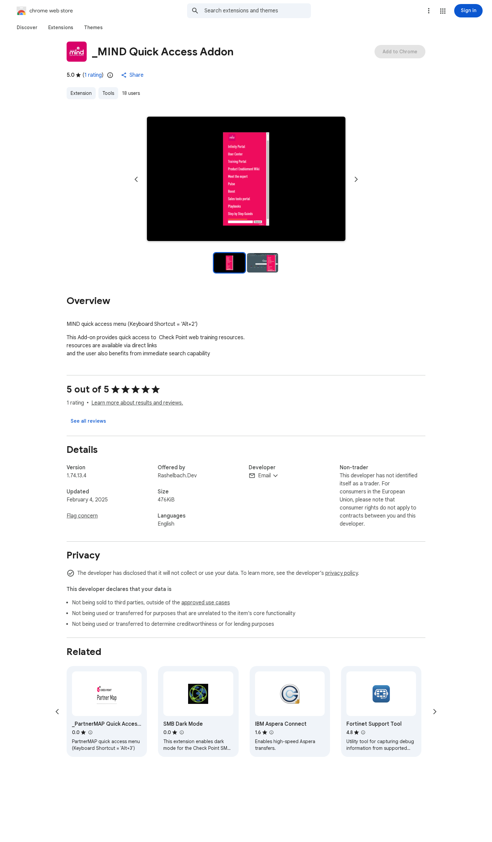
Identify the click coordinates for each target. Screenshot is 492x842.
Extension (81, 93)
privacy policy (341, 573)
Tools (108, 93)
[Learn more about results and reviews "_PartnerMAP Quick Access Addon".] (90, 732)
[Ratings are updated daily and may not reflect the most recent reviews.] (110, 75)
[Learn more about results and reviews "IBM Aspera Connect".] (271, 732)
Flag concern (82, 516)
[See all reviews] (88, 421)
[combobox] (257, 11)
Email (264, 475)
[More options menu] (428, 10)
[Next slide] (356, 179)
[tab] (27, 27)
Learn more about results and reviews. (137, 403)
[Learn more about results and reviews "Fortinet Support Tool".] (363, 732)
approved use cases (205, 602)
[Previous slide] (136, 179)
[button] (442, 11)
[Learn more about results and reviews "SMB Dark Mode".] (181, 732)
